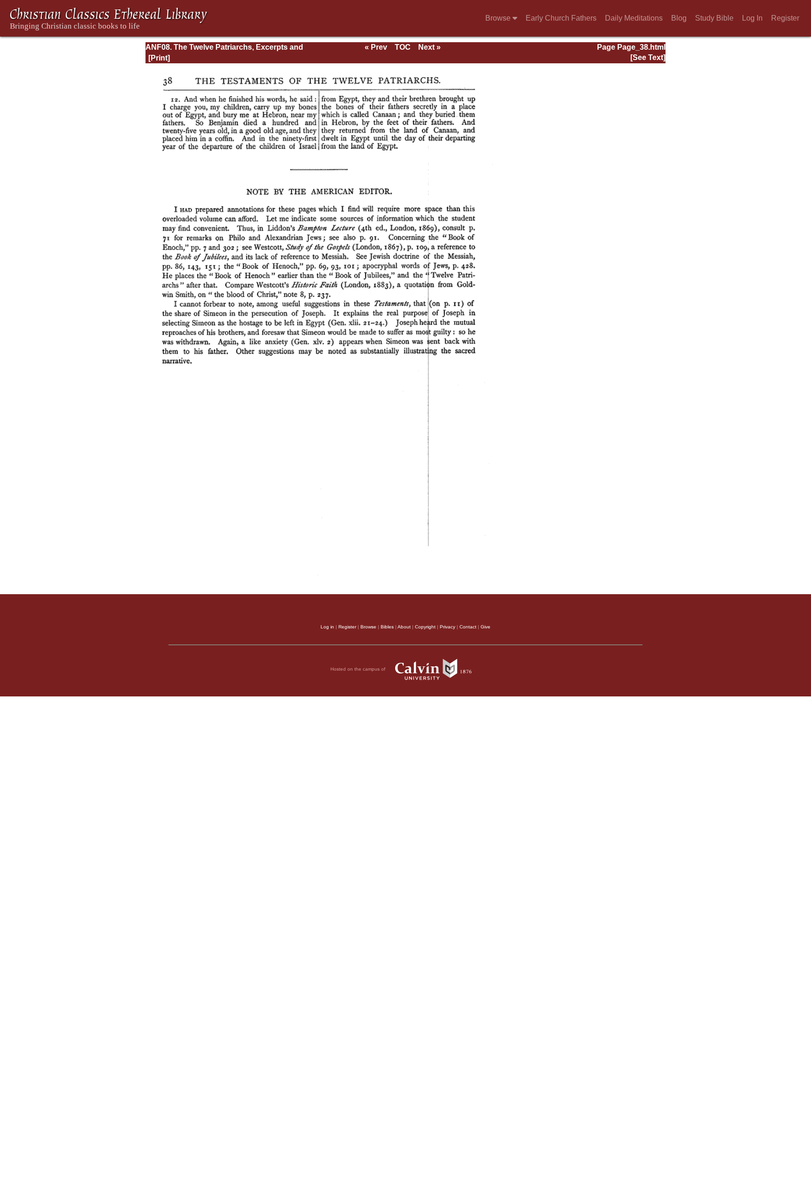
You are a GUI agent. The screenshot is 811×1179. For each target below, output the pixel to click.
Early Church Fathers (561, 18)
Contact (467, 626)
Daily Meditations (634, 18)
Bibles (387, 626)
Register (785, 18)
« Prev (376, 47)
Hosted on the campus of (358, 669)
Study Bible (714, 18)
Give (485, 626)
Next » (429, 47)
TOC (403, 47)
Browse (499, 18)
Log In (752, 18)
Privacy (447, 626)
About (404, 626)
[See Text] (648, 57)
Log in (327, 626)
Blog (679, 18)
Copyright (425, 626)
